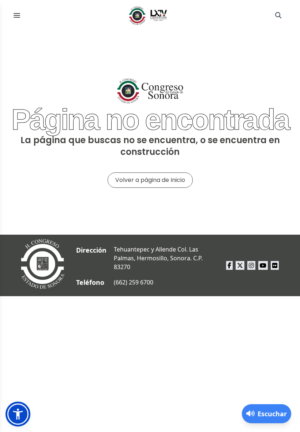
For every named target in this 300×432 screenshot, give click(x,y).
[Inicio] (148, 15)
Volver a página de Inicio (150, 180)
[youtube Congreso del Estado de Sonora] (263, 265)
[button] (18, 414)
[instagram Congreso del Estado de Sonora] (251, 265)
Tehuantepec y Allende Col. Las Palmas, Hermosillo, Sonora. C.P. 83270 (158, 258)
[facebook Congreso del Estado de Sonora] (229, 265)
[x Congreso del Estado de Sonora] (240, 265)
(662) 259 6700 (133, 282)
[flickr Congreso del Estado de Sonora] (274, 265)
